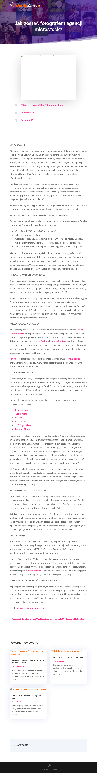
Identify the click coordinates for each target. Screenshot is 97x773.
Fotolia (18, 417)
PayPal (80, 329)
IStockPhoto (21, 413)
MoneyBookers (17, 333)
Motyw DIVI (52, 769)
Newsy (60, 105)
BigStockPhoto (22, 429)
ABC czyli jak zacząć (30, 105)
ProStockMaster (33, 570)
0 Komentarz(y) (28, 113)
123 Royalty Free (23, 425)
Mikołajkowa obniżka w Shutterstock (68, 657)
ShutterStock (21, 410)
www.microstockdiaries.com (30, 608)
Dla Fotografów (48, 105)
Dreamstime (21, 421)
